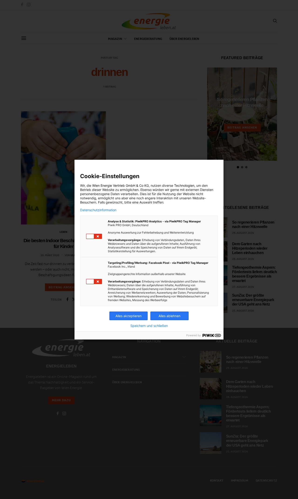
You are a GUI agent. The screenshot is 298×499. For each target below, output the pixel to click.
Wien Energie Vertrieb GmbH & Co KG (120, 185)
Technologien (184, 185)
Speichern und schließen (149, 326)
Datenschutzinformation (98, 210)
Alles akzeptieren (128, 316)
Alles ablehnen (169, 316)
